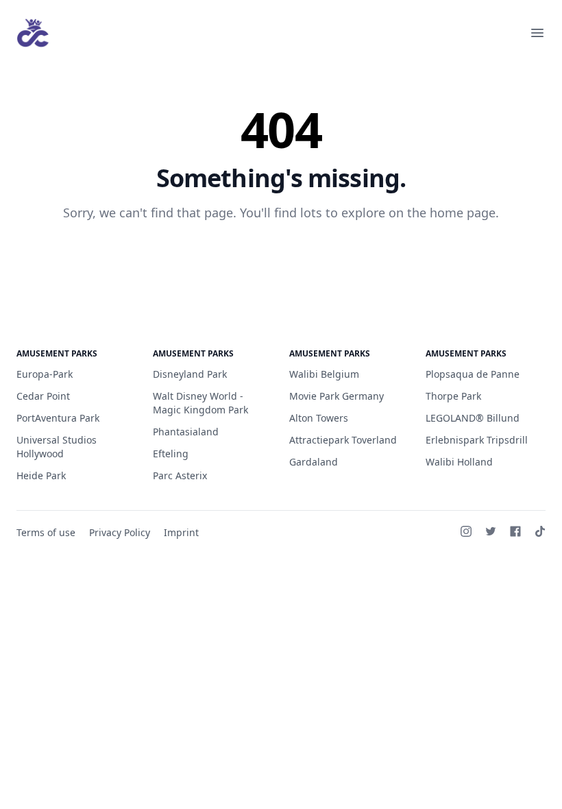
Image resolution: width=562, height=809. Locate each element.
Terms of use (45, 532)
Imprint (181, 532)
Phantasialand (186, 431)
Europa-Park (44, 374)
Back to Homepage (281, 257)
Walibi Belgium (324, 374)
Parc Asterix (180, 475)
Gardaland (313, 461)
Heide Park (41, 475)
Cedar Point (43, 395)
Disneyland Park (190, 374)
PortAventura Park (57, 417)
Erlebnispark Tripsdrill (477, 439)
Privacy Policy (119, 532)
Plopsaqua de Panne (473, 374)
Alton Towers (318, 417)
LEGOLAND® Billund (473, 417)
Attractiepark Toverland (343, 439)
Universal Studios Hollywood (56, 446)
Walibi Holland (459, 461)
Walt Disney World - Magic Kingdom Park (200, 402)
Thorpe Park (453, 395)
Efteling (170, 453)
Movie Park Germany (336, 395)
